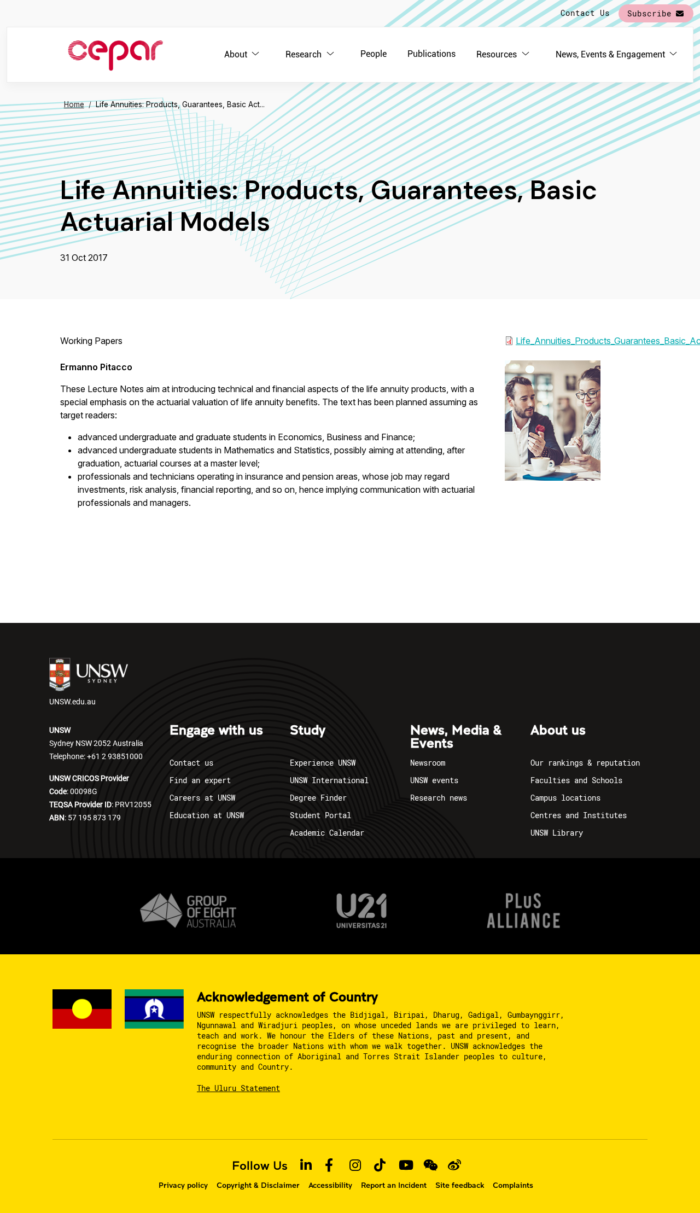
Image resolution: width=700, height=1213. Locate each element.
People (373, 54)
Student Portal (320, 815)
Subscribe (649, 13)
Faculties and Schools (576, 780)
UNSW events (434, 780)
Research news (438, 797)
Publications (431, 54)
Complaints (513, 1185)
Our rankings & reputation (585, 762)
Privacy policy (183, 1185)
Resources (496, 54)
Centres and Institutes (578, 815)
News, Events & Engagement (610, 54)
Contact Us (585, 13)
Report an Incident (394, 1185)
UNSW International (329, 780)
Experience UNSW (322, 762)
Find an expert (200, 780)
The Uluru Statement (238, 1088)
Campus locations (565, 797)
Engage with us (216, 731)
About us (558, 731)
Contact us (191, 762)
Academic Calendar (327, 832)
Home (74, 104)
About (235, 54)
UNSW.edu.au (72, 701)
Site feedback (459, 1185)
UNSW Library (556, 832)
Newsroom (427, 762)
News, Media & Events (455, 737)
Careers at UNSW (202, 797)
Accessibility (330, 1185)
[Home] (116, 54)
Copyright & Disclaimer (258, 1185)
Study (307, 731)
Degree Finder (318, 797)
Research (303, 54)
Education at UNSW (207, 815)
